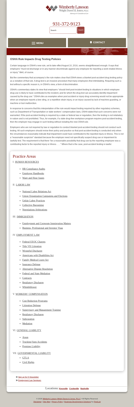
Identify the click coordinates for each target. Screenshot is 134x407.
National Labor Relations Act (36, 191)
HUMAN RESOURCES (27, 161)
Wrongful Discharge (32, 250)
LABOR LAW (23, 184)
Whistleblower (29, 287)
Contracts (27, 278)
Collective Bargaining (33, 205)
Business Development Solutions (77, 402)
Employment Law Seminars (29, 380)
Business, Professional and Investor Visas (42, 228)
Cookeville (74, 388)
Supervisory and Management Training (41, 309)
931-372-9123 (66, 24)
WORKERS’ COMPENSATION (32, 294)
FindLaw (97, 402)
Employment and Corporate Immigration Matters (46, 223)
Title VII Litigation (32, 246)
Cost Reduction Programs (34, 300)
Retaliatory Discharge (33, 282)
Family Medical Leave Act (35, 259)
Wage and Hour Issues (33, 177)
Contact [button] (99, 42)
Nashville (84, 388)
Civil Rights (28, 362)
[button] (37, 43)
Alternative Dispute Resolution (37, 268)
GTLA (25, 357)
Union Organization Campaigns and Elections (44, 196)
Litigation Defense (31, 305)
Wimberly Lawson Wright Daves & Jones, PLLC (62, 399)
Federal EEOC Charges (33, 241)
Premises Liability (31, 346)
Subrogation (28, 319)
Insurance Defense (31, 264)
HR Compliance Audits (33, 168)
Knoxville (63, 388)
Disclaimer (38, 402)
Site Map (46, 402)
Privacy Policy (57, 402)
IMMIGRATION (25, 216)
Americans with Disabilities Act (38, 255)
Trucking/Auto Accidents (34, 341)
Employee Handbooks (33, 173)
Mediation (27, 323)
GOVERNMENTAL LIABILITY (34, 353)
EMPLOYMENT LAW (28, 234)
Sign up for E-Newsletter (28, 377)
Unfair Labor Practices (33, 200)
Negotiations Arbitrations (34, 209)
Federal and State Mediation (36, 273)
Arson (25, 337)
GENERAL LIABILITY (29, 330)
